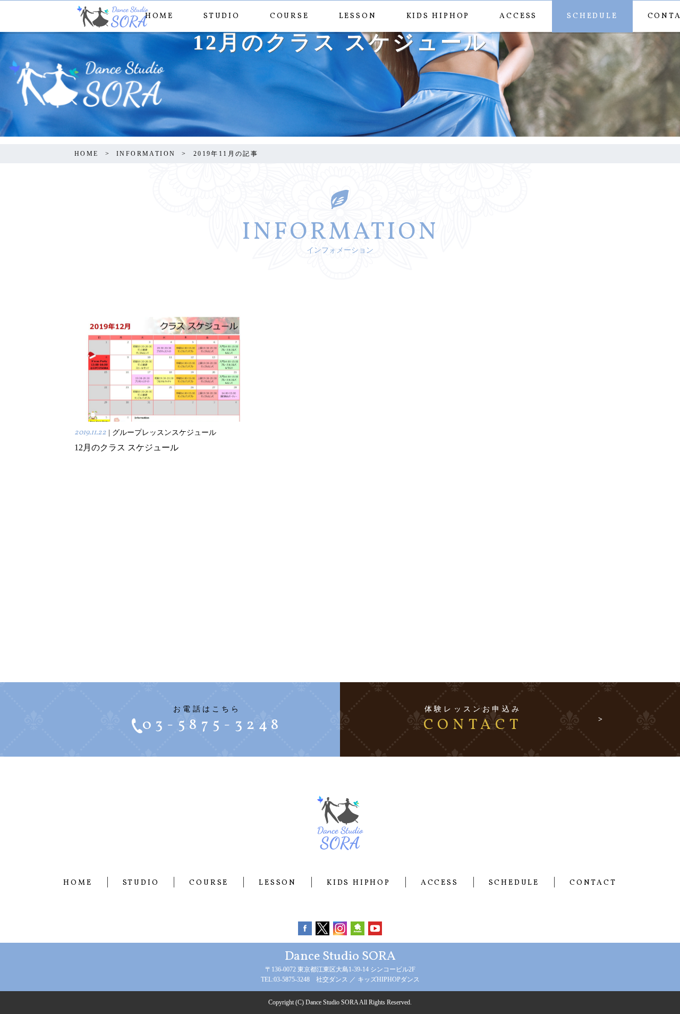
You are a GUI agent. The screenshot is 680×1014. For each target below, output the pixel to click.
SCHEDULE (592, 16)
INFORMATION (145, 153)
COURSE (289, 16)
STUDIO (221, 16)
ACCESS (518, 16)
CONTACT (593, 882)
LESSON (358, 16)
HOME (159, 16)
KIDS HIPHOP (438, 16)
